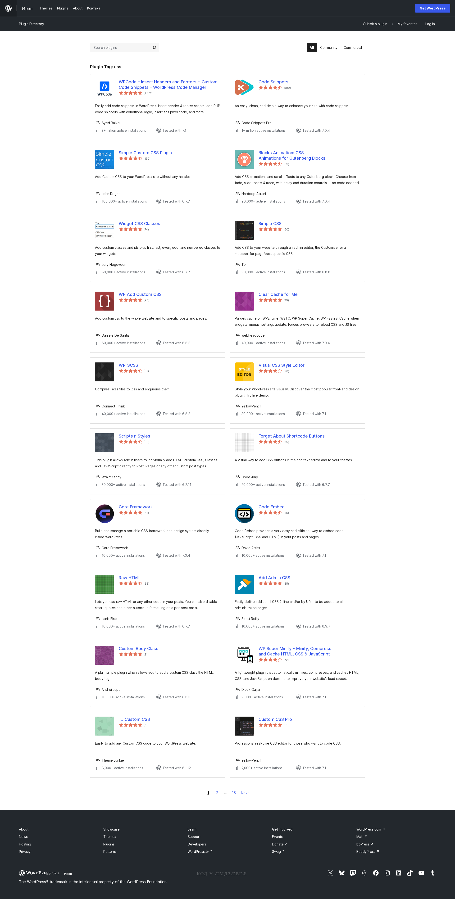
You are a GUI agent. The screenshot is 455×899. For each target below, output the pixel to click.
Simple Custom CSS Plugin (145, 152)
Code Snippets (273, 81)
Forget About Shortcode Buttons (292, 436)
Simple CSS (270, 223)
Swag (278, 851)
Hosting (25, 844)
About (23, 829)
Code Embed (272, 506)
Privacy (25, 851)
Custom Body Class (138, 648)
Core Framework (136, 506)
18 (234, 792)
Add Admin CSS (274, 577)
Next (245, 793)
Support (194, 837)
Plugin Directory (31, 24)
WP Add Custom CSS (140, 294)
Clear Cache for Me (278, 294)
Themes (109, 837)
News (23, 837)
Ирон (68, 874)
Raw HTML (129, 577)
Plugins (108, 844)
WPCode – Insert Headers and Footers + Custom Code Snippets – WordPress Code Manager (168, 84)
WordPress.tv (200, 851)
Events (277, 837)
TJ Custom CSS (134, 719)
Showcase (111, 829)
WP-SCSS (128, 365)
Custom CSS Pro (275, 719)
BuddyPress (367, 851)
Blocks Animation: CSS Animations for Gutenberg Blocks (292, 155)
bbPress (364, 844)
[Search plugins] (154, 47)
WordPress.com (370, 829)
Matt (362, 837)
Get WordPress (433, 8)
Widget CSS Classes (139, 223)
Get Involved (282, 829)
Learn (192, 829)
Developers (197, 844)
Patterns (110, 851)
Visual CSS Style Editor (282, 365)
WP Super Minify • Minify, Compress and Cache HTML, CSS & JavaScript (295, 651)
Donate (280, 844)
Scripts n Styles (134, 436)
